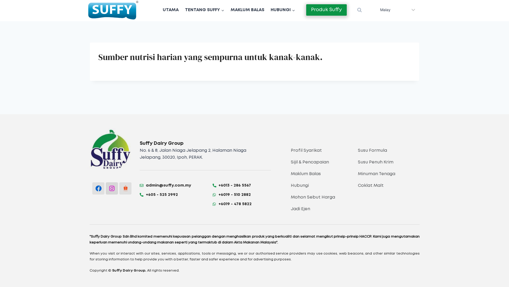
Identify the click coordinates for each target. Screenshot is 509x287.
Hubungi (300, 186)
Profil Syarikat (306, 151)
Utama (171, 10)
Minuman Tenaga (376, 174)
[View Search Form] (359, 10)
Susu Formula (372, 151)
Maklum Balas (247, 10)
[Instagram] (112, 188)
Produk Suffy (326, 10)
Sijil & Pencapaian (310, 162)
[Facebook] (98, 188)
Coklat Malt (371, 186)
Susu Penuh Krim (375, 162)
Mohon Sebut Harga (313, 197)
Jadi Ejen (300, 209)
